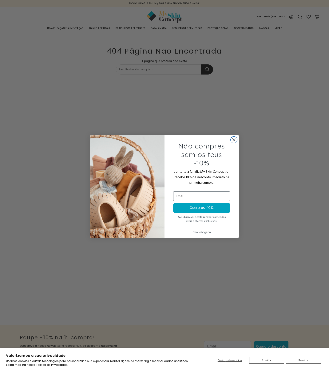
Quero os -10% (202, 208)
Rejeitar (304, 360)
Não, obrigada (202, 232)
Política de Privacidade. (52, 365)
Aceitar (267, 360)
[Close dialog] (234, 139)
